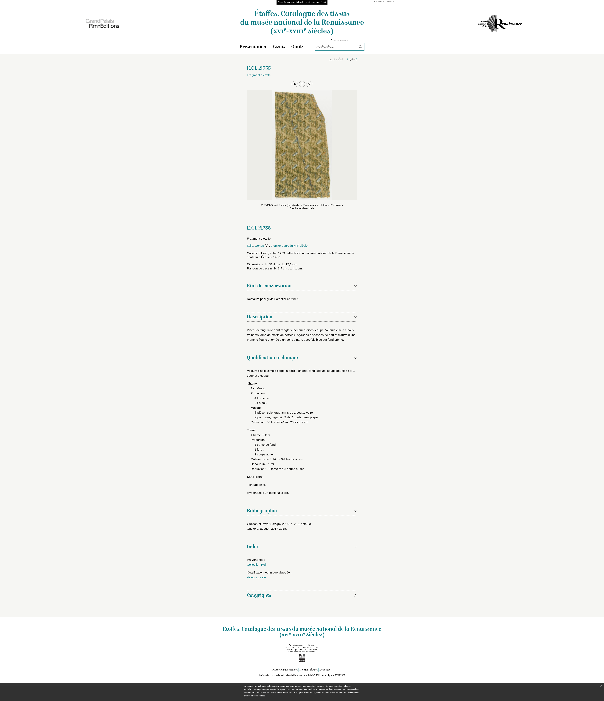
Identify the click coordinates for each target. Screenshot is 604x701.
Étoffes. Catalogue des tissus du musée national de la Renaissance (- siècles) (302, 23)
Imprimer (352, 59)
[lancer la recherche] (360, 46)
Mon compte (379, 2)
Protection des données (285, 670)
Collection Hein (257, 564)
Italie (250, 245)
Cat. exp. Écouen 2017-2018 (266, 528)
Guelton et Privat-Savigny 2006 (268, 524)
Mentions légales (308, 670)
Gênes (259, 245)
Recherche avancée (339, 40)
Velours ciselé (256, 577)
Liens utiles (325, 670)
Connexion (390, 2)
